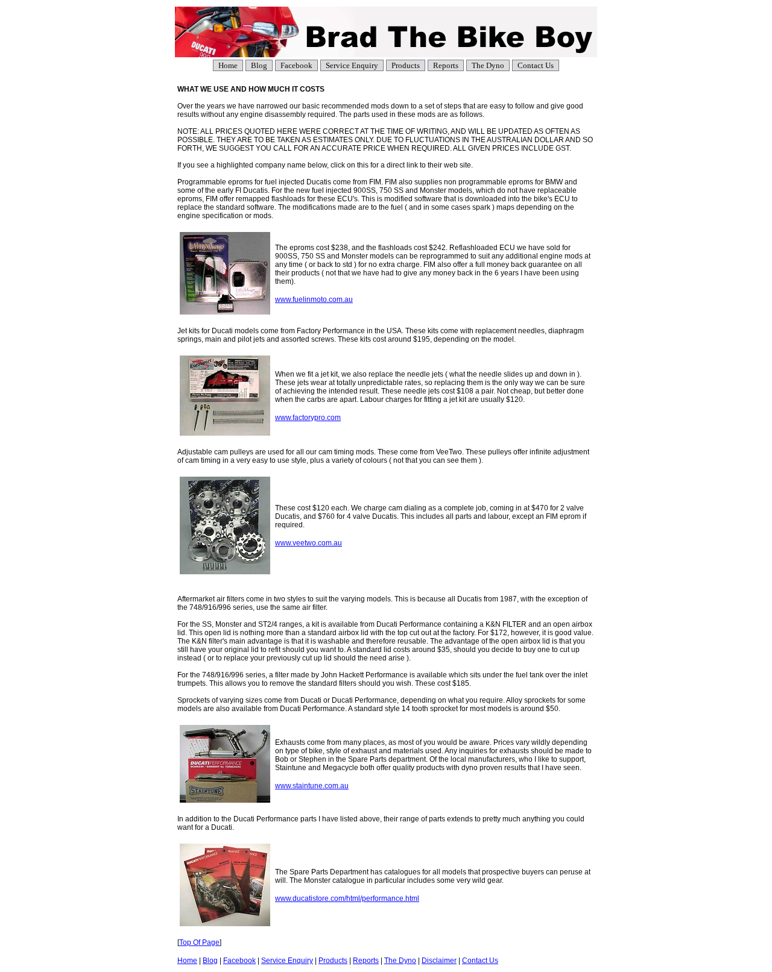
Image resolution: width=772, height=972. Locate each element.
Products (405, 65)
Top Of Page (199, 942)
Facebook (296, 65)
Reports (445, 65)
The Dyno (488, 65)
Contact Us (535, 65)
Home (228, 65)
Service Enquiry (352, 65)
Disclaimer (439, 960)
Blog (259, 65)
